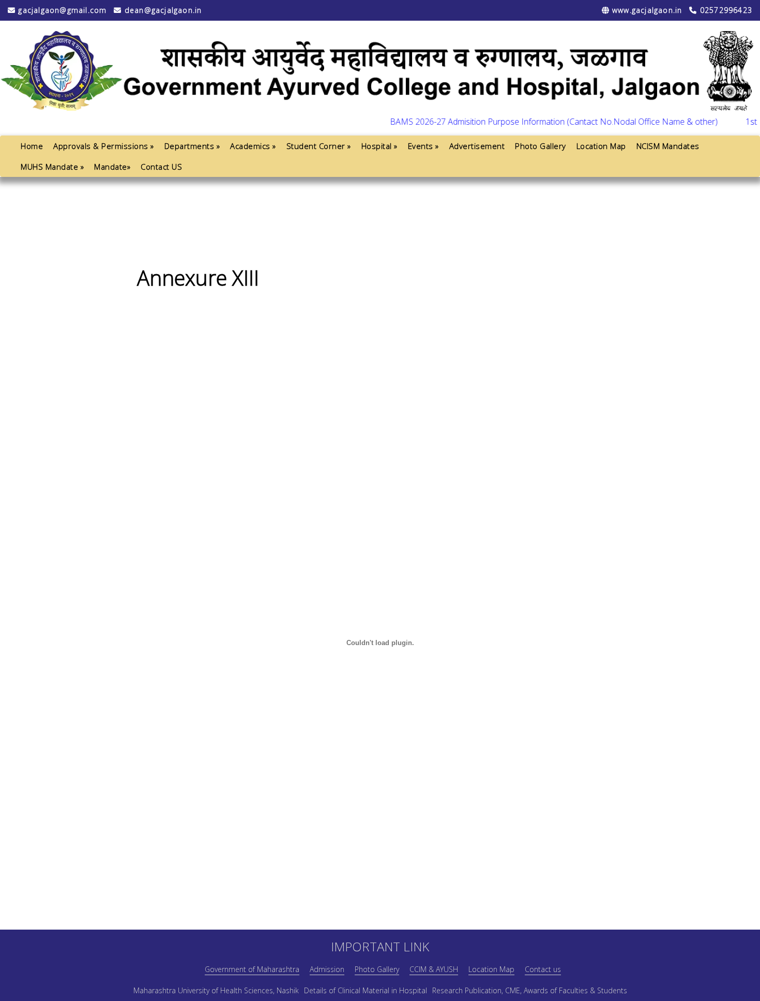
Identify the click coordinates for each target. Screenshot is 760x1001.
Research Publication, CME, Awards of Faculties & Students (529, 990)
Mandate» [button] (112, 166)
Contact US (161, 166)
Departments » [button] (192, 146)
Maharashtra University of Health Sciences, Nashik (216, 990)
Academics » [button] (253, 146)
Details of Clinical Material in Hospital (365, 990)
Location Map (601, 146)
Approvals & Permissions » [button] (103, 146)
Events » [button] (423, 146)
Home (32, 146)
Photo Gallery (540, 146)
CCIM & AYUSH (433, 969)
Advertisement (477, 146)
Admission (327, 969)
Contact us (543, 969)
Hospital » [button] (379, 146)
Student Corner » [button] (318, 146)
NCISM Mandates (668, 146)
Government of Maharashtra (252, 969)
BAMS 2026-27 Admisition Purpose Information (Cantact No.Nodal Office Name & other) (538, 121)
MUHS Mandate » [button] (52, 166)
